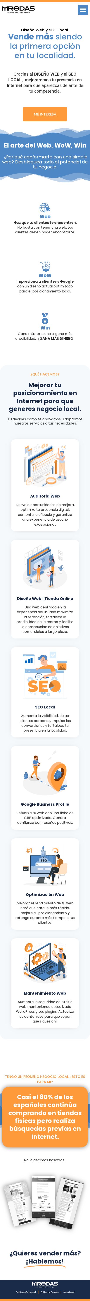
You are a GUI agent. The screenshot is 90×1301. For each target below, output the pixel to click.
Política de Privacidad (26, 1292)
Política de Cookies (50, 1292)
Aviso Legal (68, 1292)
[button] (83, 10)
